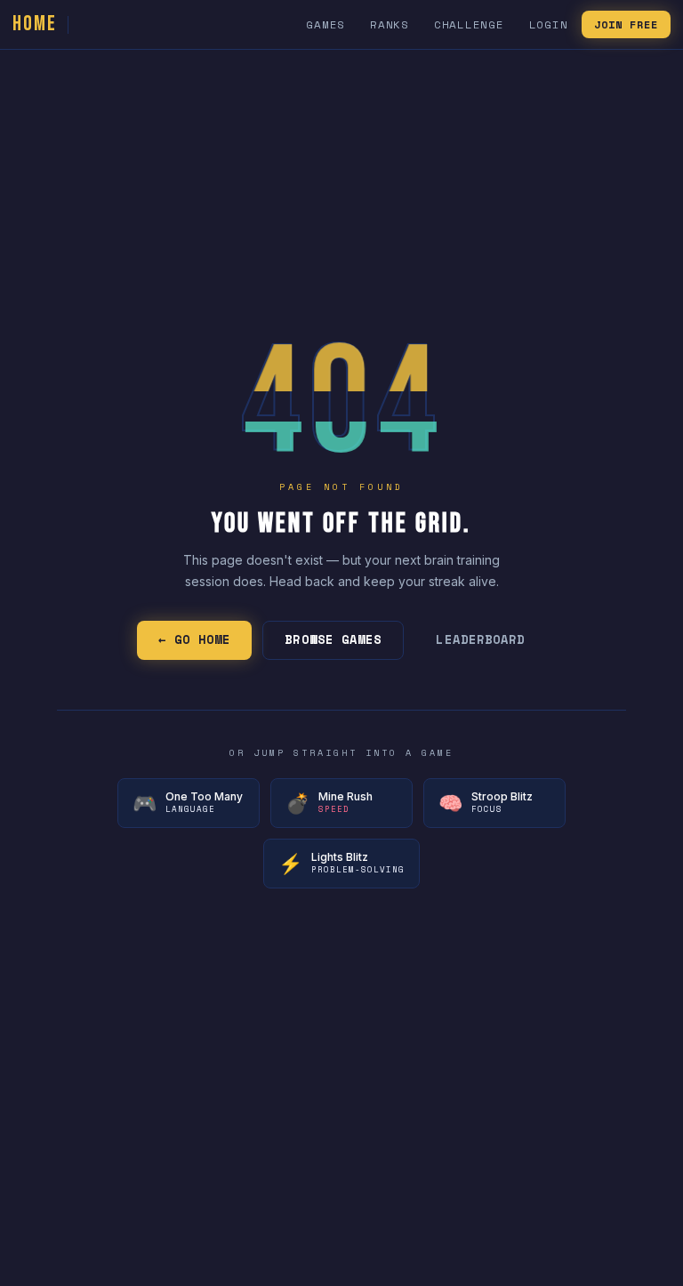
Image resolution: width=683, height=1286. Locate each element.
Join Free (626, 24)
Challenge (469, 24)
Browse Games (333, 639)
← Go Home (194, 639)
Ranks (389, 24)
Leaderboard (480, 639)
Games (325, 24)
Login (548, 24)
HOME (34, 23)
